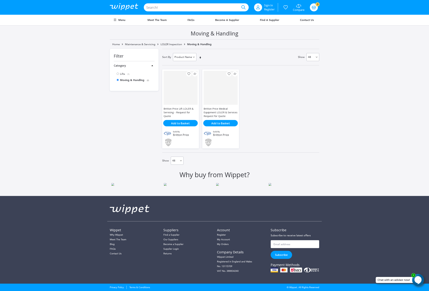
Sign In (268, 5)
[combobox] (196, 7)
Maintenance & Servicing (140, 44)
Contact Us (307, 20)
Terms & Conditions (139, 287)
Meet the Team (157, 20)
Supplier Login (171, 248)
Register (269, 9)
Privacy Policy (117, 287)
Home (116, 44)
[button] (189, 73)
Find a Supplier (269, 20)
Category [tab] (120, 65)
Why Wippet (116, 234)
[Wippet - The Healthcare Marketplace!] (127, 7)
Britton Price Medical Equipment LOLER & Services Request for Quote (220, 112)
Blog (112, 244)
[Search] (243, 7)
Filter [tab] (119, 56)
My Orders (223, 244)
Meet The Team (118, 239)
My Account (223, 239)
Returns (167, 253)
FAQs (191, 20)
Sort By (166, 57)
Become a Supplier (227, 20)
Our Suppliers (170, 239)
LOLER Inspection (171, 44)
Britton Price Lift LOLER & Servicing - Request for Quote (179, 112)
